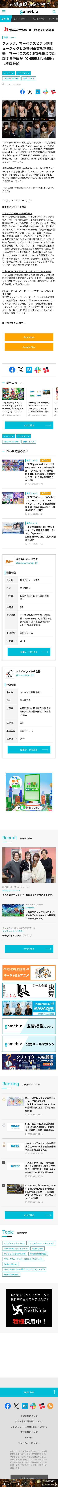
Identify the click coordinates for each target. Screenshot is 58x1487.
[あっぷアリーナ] (29, 792)
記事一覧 (5, 18)
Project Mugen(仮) (38, 1253)
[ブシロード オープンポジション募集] (29, 29)
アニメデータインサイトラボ (42, 1243)
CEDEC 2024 (37, 1248)
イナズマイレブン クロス (14, 1243)
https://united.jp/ (23, 675)
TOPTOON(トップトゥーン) (16, 1248)
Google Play (29, 346)
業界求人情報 (38, 18)
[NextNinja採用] (29, 1308)
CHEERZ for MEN (11, 78)
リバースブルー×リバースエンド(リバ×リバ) (23, 1259)
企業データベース (21, 18)
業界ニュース (10, 37)
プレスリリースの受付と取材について (29, 1426)
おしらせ (29, 1437)
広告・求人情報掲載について (29, 1421)
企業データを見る (29, 651)
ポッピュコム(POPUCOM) (15, 1253)
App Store (29, 337)
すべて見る (29, 425)
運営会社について (29, 1415)
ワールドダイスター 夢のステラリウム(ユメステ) (24, 1269)
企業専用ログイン (28, 1478)
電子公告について (29, 1432)
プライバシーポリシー (29, 1442)
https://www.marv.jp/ (25, 562)
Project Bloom (10, 1264)
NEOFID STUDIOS (11, 1274)
